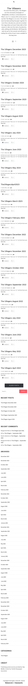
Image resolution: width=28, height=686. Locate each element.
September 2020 (5, 569)
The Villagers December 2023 (13, 49)
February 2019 (4, 643)
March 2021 (4, 552)
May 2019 (3, 631)
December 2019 (5, 602)
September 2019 (5, 614)
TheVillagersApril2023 (10, 184)
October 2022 (4, 498)
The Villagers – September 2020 (13, 433)
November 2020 (5, 560)
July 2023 (3, 473)
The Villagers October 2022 (12, 268)
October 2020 (4, 564)
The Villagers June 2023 (11, 149)
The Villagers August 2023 (12, 116)
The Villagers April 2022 (11, 368)
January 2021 (4, 556)
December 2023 (5, 456)
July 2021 (3, 539)
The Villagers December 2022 (13, 234)
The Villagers (14, 8)
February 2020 (4, 598)
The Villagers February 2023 (13, 218)
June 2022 (3, 510)
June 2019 (3, 627)
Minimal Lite (9, 683)
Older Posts (14, 385)
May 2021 (3, 544)
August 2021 (4, 535)
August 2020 (4, 573)
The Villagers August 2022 (12, 301)
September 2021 (5, 531)
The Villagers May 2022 (11, 351)
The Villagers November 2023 (13, 66)
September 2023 (5, 469)
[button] (14, 1)
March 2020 (4, 593)
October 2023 (4, 465)
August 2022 (4, 506)
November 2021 (5, 527)
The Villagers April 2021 (18, 430)
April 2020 (3, 589)
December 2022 (5, 494)
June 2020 (3, 581)
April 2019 (3, 635)
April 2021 (3, 548)
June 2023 (3, 477)
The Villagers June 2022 (11, 335)
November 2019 (5, 606)
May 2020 (3, 585)
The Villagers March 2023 (11, 201)
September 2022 (5, 502)
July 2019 (3, 623)
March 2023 (4, 485)
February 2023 (4, 490)
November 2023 (5, 460)
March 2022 (4, 519)
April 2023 (3, 481)
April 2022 (3, 514)
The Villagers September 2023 (13, 99)
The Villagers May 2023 (11, 168)
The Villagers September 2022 (13, 285)
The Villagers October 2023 (12, 83)
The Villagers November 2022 (13, 251)
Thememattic (19, 683)
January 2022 (4, 523)
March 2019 (4, 639)
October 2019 (4, 610)
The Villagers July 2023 (11, 133)
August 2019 (4, 618)
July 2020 (3, 577)
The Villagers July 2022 (11, 318)
